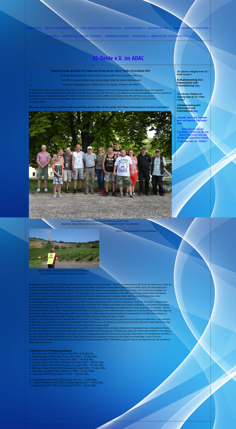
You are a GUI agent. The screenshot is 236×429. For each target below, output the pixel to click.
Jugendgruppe (158, 28)
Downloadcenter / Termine (82, 36)
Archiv (52, 36)
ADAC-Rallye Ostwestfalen (100, 28)
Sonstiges (139, 36)
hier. (197, 85)
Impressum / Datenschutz (169, 36)
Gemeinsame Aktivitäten (190, 28)
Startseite (33, 28)
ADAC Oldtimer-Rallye (60, 28)
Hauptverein (133, 28)
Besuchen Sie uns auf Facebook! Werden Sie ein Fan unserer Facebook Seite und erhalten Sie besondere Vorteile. (193, 133)
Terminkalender (117, 36)
